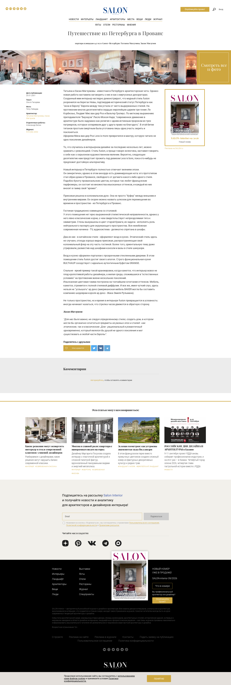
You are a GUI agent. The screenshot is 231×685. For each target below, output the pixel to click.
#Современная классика (46, 466)
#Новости (168, 470)
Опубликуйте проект (195, 9)
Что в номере (162, 586)
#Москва (75, 473)
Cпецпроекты (86, 594)
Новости (74, 19)
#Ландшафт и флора (126, 466)
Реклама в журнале (105, 637)
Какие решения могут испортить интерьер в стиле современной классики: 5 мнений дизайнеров (44, 449)
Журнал (157, 19)
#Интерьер (29, 466)
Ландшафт (102, 19)
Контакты (128, 637)
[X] (94, 348)
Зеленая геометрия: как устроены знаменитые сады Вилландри (137, 448)
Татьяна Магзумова (35, 116)
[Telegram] (107, 348)
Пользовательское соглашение (95, 640)
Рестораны (118, 25)
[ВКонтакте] (101, 348)
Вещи (139, 19)
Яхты (98, 25)
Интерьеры (87, 19)
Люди (148, 19)
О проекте (57, 637)
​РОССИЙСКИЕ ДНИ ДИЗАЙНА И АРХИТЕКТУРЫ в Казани (183, 448)
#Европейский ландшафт (147, 466)
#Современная (98, 470)
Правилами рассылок (109, 525)
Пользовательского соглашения (144, 523)
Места (130, 19)
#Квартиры (86, 470)
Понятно (159, 679)
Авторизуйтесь (97, 380)
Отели (106, 25)
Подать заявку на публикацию (157, 637)
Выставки (84, 568)
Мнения (131, 25)
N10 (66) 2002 (32, 132)
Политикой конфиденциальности (81, 525)
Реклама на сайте (78, 637)
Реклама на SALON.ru (174, 148)
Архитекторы (117, 19)
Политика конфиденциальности (136, 640)
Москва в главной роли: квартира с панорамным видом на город (92, 448)
